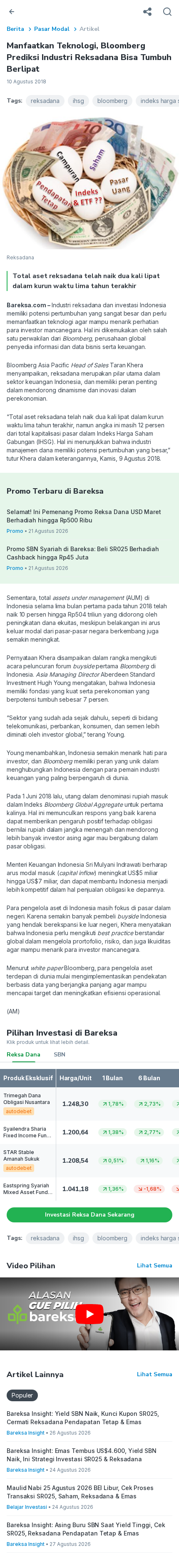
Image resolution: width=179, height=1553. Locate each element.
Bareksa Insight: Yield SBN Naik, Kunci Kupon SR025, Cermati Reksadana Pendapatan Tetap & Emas (83, 1417)
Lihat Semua (154, 1265)
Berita (15, 29)
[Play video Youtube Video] (89, 1313)
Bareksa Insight (26, 1433)
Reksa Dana (23, 1055)
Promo (15, 531)
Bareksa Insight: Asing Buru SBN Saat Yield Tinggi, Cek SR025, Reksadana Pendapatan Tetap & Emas (86, 1529)
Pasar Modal (52, 29)
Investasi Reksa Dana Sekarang (89, 1215)
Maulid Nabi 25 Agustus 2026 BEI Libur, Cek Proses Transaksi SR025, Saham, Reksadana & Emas (80, 1492)
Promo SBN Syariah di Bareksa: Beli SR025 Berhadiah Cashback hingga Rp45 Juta (83, 553)
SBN (59, 1055)
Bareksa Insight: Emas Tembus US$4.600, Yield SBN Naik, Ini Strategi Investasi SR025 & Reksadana (82, 1455)
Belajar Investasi (27, 1507)
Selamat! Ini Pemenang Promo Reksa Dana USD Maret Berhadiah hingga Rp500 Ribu (84, 516)
